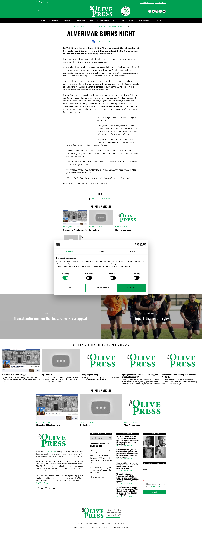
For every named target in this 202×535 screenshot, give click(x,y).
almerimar (94, 199)
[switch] (89, 278)
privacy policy (154, 486)
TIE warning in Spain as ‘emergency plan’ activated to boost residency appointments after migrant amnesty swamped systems (127, 477)
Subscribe (147, 2)
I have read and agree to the (156, 485)
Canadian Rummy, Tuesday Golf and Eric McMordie (179, 375)
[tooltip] (149, 11)
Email (146, 469)
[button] (110, 438)
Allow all (131, 288)
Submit (154, 492)
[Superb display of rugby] (151, 316)
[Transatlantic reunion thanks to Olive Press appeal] (50, 316)
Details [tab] (101, 251)
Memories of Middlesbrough (75, 230)
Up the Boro (94, 230)
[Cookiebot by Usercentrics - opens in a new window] (137, 244)
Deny (71, 288)
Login (160, 2)
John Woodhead (104, 42)
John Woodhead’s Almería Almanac (102, 27)
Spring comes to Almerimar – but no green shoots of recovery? (140, 375)
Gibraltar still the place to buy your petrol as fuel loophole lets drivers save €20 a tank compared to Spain (127, 465)
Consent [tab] (69, 251)
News (86, 183)
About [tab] (132, 251)
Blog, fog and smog (123, 230)
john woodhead (106, 199)
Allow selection (101, 288)
